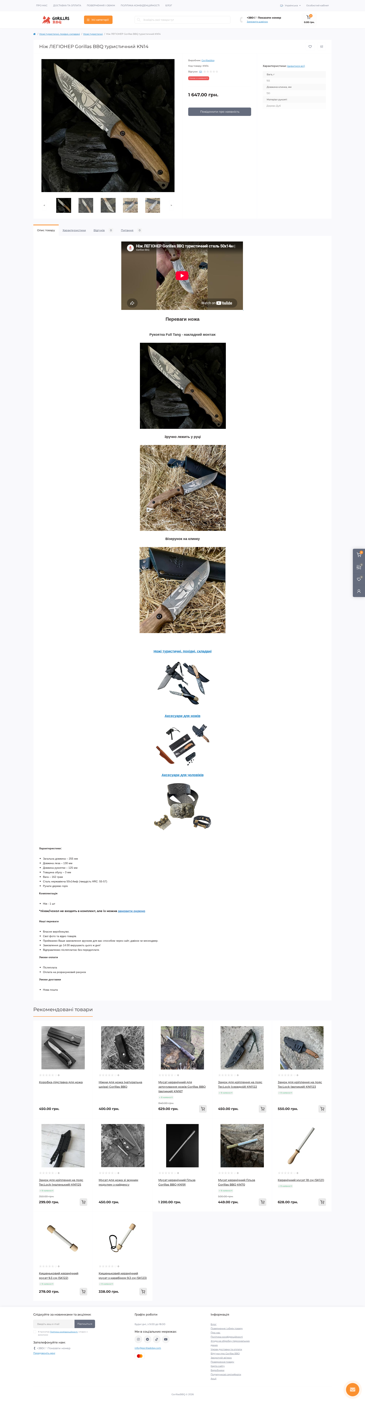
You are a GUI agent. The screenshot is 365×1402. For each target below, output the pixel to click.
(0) (200, 71)
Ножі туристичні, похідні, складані (59, 33)
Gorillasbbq (208, 60)
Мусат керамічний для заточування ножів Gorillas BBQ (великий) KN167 (182, 1086)
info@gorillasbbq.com (148, 1348)
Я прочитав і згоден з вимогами (62, 1333)
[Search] (139, 20)
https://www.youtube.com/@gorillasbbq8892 (166, 1339)
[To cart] (203, 1109)
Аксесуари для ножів (182, 716)
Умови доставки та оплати (226, 1349)
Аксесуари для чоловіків (183, 775)
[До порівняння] (321, 47)
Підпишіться (84, 1323)
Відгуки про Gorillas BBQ (225, 1353)
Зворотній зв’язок (221, 1357)
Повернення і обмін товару (227, 1328)
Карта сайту (218, 1366)
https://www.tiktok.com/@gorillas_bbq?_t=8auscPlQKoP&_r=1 (156, 1339)
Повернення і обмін (101, 5)
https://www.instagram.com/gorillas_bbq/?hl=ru (138, 1339)
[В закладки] (310, 46)
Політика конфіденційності (140, 5)
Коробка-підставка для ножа (61, 1082)
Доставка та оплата (67, 5)
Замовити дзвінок (257, 21)
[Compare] (87, 1033)
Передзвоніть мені (44, 1353)
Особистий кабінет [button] (317, 5)
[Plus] (260, 1217)
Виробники (217, 1370)
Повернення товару (222, 1361)
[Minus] (224, 1217)
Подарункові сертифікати (226, 1374)
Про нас (42, 5)
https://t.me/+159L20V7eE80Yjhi (147, 1339)
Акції (213, 1378)
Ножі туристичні (93, 33)
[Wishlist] (87, 1026)
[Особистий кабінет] (359, 591)
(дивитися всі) (296, 65)
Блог (168, 5)
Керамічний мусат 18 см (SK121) (301, 1180)
